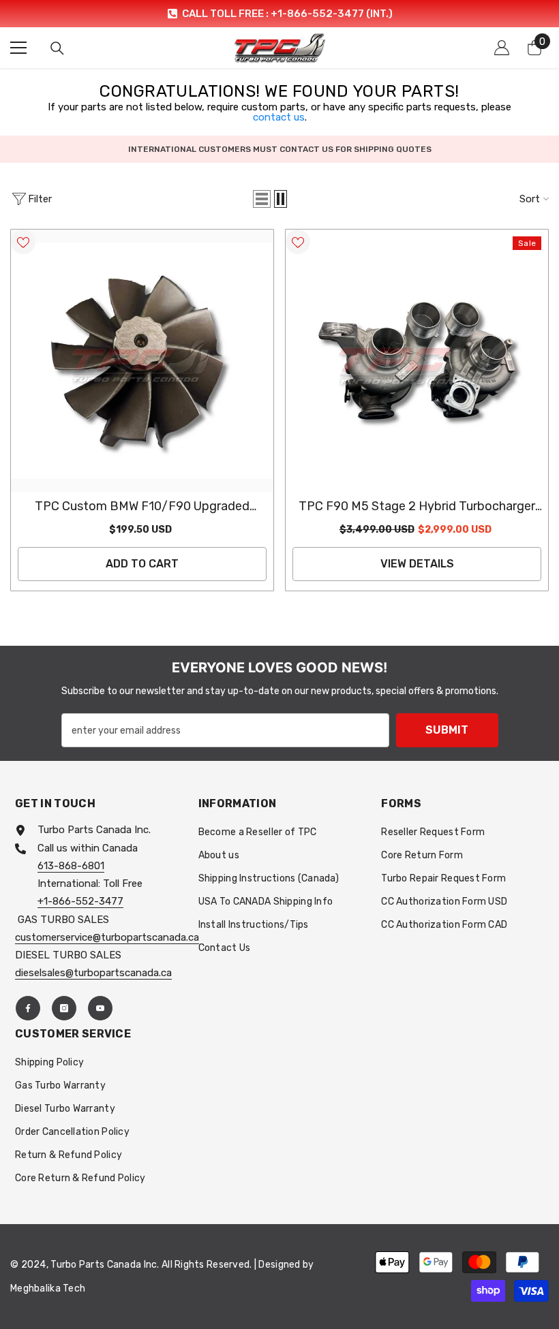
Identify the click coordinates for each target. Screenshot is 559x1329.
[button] (262, 199)
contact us (279, 117)
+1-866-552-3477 (80, 901)
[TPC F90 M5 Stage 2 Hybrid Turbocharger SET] (417, 361)
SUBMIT (446, 729)
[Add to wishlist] (23, 242)
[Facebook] (28, 1008)
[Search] (57, 48)
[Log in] (501, 47)
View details (417, 563)
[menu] (18, 48)
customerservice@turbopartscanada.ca (107, 937)
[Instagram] (64, 1008)
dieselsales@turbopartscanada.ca (93, 973)
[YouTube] (100, 1008)
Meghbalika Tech (47, 1288)
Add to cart (142, 563)
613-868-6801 (70, 866)
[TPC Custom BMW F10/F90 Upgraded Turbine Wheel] (142, 361)
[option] (279, 13)
